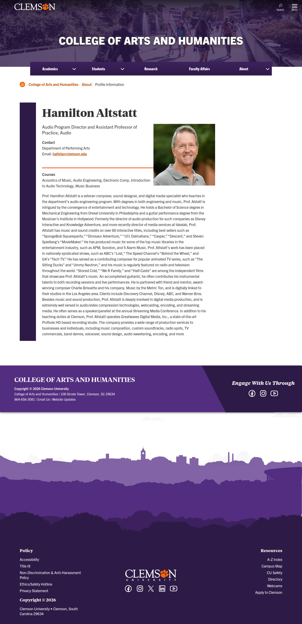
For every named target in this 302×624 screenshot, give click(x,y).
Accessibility (29, 559)
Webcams (274, 585)
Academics (50, 68)
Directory (275, 579)
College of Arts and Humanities (53, 84)
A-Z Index (274, 559)
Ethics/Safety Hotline (36, 584)
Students (98, 68)
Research (151, 68)
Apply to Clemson (268, 592)
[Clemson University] (34, 11)
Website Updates (64, 399)
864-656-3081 (24, 399)
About (243, 68)
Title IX (25, 566)
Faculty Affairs (199, 68)
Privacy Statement (34, 590)
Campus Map (272, 566)
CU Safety (274, 572)
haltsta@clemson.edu (70, 153)
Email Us (43, 399)
